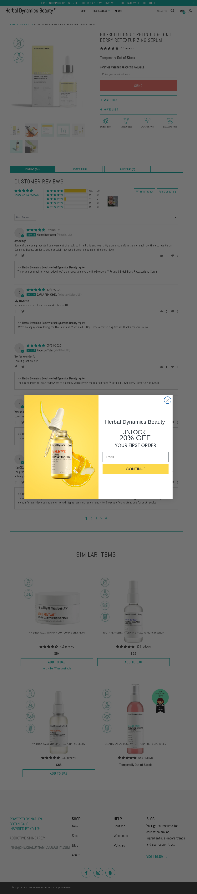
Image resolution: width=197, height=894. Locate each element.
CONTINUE (135, 469)
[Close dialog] (167, 400)
